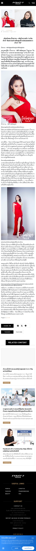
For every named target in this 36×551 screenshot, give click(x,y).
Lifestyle (22, 488)
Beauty (7, 493)
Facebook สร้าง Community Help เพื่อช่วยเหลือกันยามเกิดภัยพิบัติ (17, 450)
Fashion (8, 491)
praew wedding (24, 491)
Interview (9, 30)
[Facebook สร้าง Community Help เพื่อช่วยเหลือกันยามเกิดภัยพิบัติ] (18, 437)
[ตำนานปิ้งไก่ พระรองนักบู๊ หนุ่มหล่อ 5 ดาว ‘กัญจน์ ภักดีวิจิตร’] (18, 357)
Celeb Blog (7, 462)
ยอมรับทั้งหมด (28, 548)
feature (19, 332)
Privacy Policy (18, 528)
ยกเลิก (16, 548)
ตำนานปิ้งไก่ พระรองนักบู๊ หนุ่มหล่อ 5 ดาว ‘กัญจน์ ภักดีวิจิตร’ (18, 370)
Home (2, 30)
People (7, 488)
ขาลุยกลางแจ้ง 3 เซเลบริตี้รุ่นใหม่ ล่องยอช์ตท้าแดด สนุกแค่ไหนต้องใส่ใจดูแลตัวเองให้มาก (17, 410)
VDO (20, 493)
